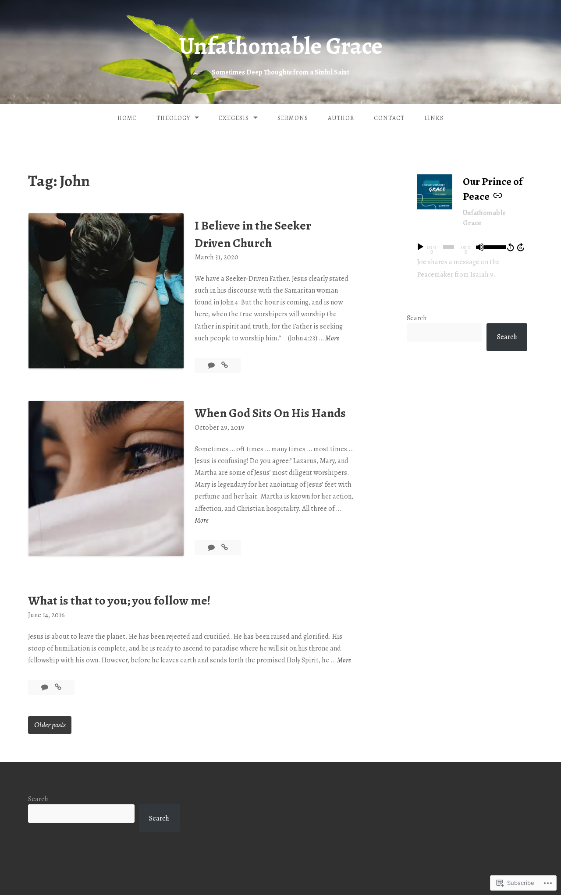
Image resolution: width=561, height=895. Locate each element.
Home (127, 118)
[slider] (493, 246)
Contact (389, 118)
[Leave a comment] (45, 687)
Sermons (292, 118)
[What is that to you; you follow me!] (58, 687)
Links (434, 118)
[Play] (420, 247)
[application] (470, 247)
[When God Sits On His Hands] (225, 547)
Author (341, 118)
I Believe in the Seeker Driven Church (253, 234)
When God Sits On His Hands (270, 413)
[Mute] (480, 247)
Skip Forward (521, 247)
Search (417, 318)
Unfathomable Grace (281, 46)
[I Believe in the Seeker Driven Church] (225, 365)
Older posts (50, 724)
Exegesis (234, 118)
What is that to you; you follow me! (119, 600)
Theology (173, 118)
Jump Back (510, 247)
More (332, 338)
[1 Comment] (212, 365)
